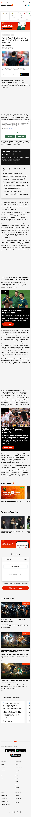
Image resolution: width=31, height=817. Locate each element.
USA (9, 82)
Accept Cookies (21, 136)
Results (3, 770)
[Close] (28, 121)
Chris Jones (8, 45)
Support (17, 795)
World (17, 781)
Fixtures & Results (10, 9)
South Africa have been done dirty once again (13, 312)
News (2, 9)
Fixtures (3, 767)
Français (17, 787)
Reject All (10, 136)
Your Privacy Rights (15, 132)
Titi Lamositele (14, 455)
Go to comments (7, 721)
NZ (16, 784)
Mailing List (18, 770)
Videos (3, 776)
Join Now (18, 764)
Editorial (17, 803)
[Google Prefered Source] (23, 74)
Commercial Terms (5, 804)
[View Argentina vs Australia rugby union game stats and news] (14, 16)
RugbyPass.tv (19, 767)
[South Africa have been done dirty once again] (15, 299)
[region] (15, 130)
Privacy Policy (4, 795)
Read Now (8, 324)
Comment (7, 74)
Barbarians (15, 401)
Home (2, 764)
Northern (18, 776)
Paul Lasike (19, 457)
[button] (29, 9)
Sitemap (3, 779)
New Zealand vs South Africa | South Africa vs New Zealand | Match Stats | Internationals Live (12, 707)
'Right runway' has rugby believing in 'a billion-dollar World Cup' (13, 431)
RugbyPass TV (20, 9)
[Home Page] (7, 5)
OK (15, 162)
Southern (18, 778)
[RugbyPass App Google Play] (21, 751)
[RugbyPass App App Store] (10, 751)
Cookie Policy (4, 801)
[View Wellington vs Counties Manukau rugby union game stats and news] (22, 16)
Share (14, 74)
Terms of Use (4, 798)
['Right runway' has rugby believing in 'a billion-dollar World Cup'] (15, 417)
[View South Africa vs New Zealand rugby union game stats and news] (5, 16)
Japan (7, 240)
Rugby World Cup (25, 85)
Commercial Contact (18, 799)
